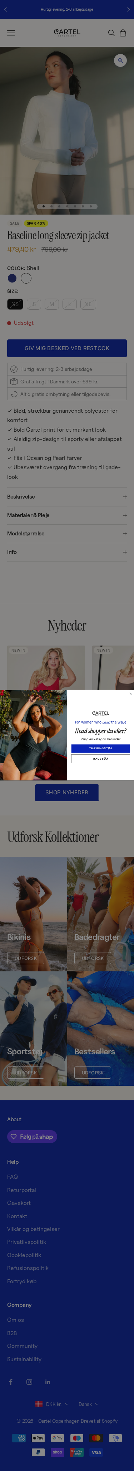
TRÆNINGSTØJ (100, 748)
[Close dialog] (131, 694)
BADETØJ (100, 758)
